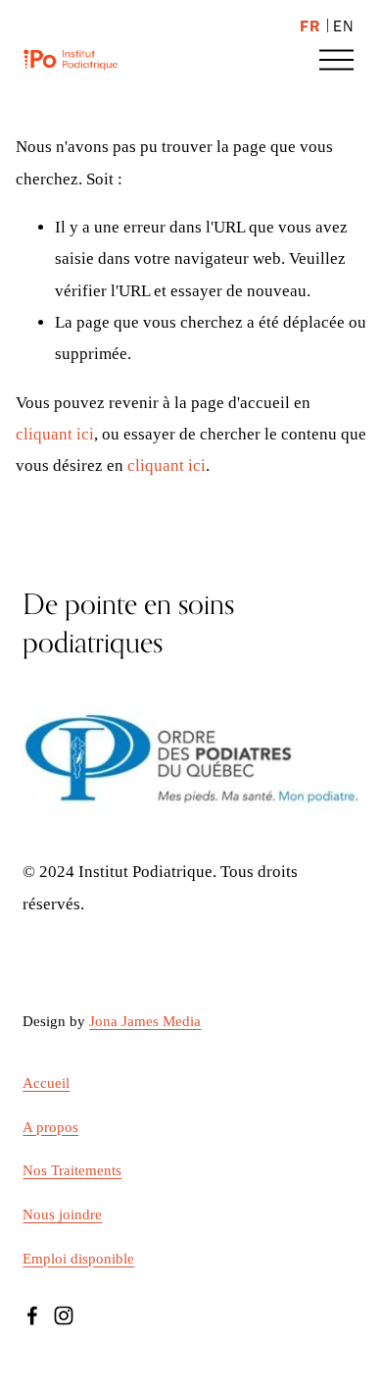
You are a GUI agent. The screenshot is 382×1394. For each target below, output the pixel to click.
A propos (50, 1127)
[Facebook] (32, 1315)
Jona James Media (145, 1021)
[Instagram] (63, 1315)
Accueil (46, 1083)
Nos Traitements (72, 1170)
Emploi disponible (78, 1258)
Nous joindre (62, 1214)
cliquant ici (55, 434)
